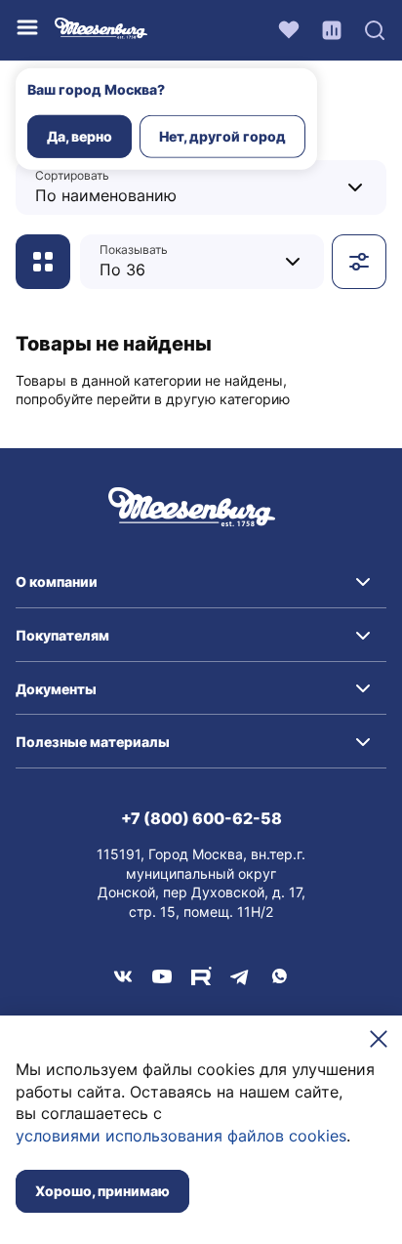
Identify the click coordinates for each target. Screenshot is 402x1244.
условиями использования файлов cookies (181, 1135)
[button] (201, 582)
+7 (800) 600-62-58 (201, 818)
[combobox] (157, 187)
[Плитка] (43, 261)
